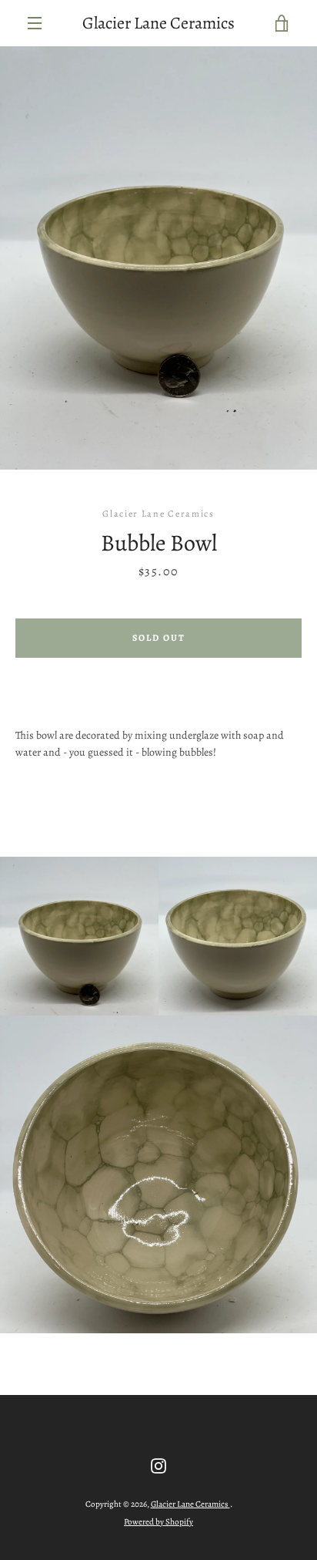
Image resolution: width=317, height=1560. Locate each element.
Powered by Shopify (158, 1522)
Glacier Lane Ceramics (158, 23)
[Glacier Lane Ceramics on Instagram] (158, 1464)
